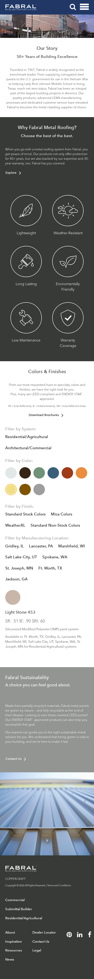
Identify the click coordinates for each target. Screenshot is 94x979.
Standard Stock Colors (25, 514)
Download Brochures (44, 415)
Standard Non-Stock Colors (55, 525)
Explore (10, 173)
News (9, 959)
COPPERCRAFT (15, 878)
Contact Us (13, 759)
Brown (25, 489)
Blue (53, 473)
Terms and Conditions (59, 885)
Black (25, 473)
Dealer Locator (44, 932)
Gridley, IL (14, 546)
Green (39, 473)
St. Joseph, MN (19, 568)
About (10, 932)
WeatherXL (15, 525)
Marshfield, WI (71, 546)
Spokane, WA (54, 557)
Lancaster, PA (41, 546)
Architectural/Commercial (28, 448)
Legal (36, 950)
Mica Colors (61, 514)
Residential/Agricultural (26, 436)
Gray (39, 489)
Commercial (15, 900)
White (11, 473)
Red (67, 473)
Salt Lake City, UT (21, 557)
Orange (81, 473)
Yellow (11, 489)
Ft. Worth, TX (50, 568)
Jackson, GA (16, 579)
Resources (13, 950)
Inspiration (13, 941)
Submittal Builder (18, 909)
